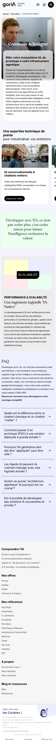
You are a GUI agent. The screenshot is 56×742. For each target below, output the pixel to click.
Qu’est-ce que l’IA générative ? (16, 554)
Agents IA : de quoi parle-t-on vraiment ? (21, 562)
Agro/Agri (6, 607)
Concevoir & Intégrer (11, 593)
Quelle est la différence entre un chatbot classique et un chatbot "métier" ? (24, 416)
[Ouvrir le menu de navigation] (51, 5)
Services (6, 645)
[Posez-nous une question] (44, 5)
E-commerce (8, 615)
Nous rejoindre (9, 671)
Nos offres (15, 14)
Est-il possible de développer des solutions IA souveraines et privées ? (24, 501)
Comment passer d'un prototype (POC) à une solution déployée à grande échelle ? (24, 433)
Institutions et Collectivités (14, 632)
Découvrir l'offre (15, 198)
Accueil (5, 14)
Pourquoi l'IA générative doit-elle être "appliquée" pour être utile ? (23, 450)
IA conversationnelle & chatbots (17, 558)
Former (5, 580)
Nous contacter (9, 675)
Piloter (5, 589)
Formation (6, 624)
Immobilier (7, 619)
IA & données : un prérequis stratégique (20, 567)
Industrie (6, 649)
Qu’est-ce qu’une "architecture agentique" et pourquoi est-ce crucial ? (23, 484)
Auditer (5, 585)
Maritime (6, 636)
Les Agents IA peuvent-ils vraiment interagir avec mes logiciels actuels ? (22, 467)
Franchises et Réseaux (12, 628)
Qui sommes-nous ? (11, 667)
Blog (4, 689)
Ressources (7, 693)
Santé (4, 640)
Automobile (7, 611)
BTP (3, 653)
